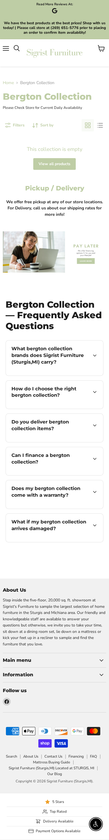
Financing (76, 756)
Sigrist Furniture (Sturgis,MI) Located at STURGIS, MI (51, 768)
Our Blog (54, 774)
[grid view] (88, 125)
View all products (54, 163)
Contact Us (53, 756)
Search (11, 756)
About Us (30, 756)
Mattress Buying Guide (51, 762)
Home (8, 82)
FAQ (93, 756)
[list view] (100, 125)
